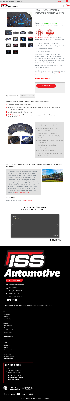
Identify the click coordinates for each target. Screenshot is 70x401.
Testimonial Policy (8, 358)
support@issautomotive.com (16, 284)
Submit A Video (8, 332)
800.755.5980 (15, 280)
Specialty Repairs (8, 318)
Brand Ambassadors (9, 330)
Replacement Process (12, 95)
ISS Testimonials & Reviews (11, 321)
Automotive (7, 314)
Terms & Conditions (9, 356)
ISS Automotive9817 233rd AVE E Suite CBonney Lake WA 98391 (16, 289)
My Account (7, 340)
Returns (31, 95)
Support (60, 1)
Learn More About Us (21, 192)
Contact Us (28, 200)
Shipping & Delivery (9, 349)
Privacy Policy (7, 354)
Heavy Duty (7, 316)
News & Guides (8, 325)
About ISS (6, 323)
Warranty (24, 95)
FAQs (5, 327)
